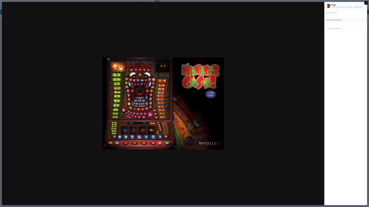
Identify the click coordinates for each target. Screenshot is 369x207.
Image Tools (305, 201)
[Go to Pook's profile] (328, 6)
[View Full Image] (321, 5)
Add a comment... (334, 28)
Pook (334, 5)
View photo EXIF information (334, 20)
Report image (358, 7)
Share (317, 201)
